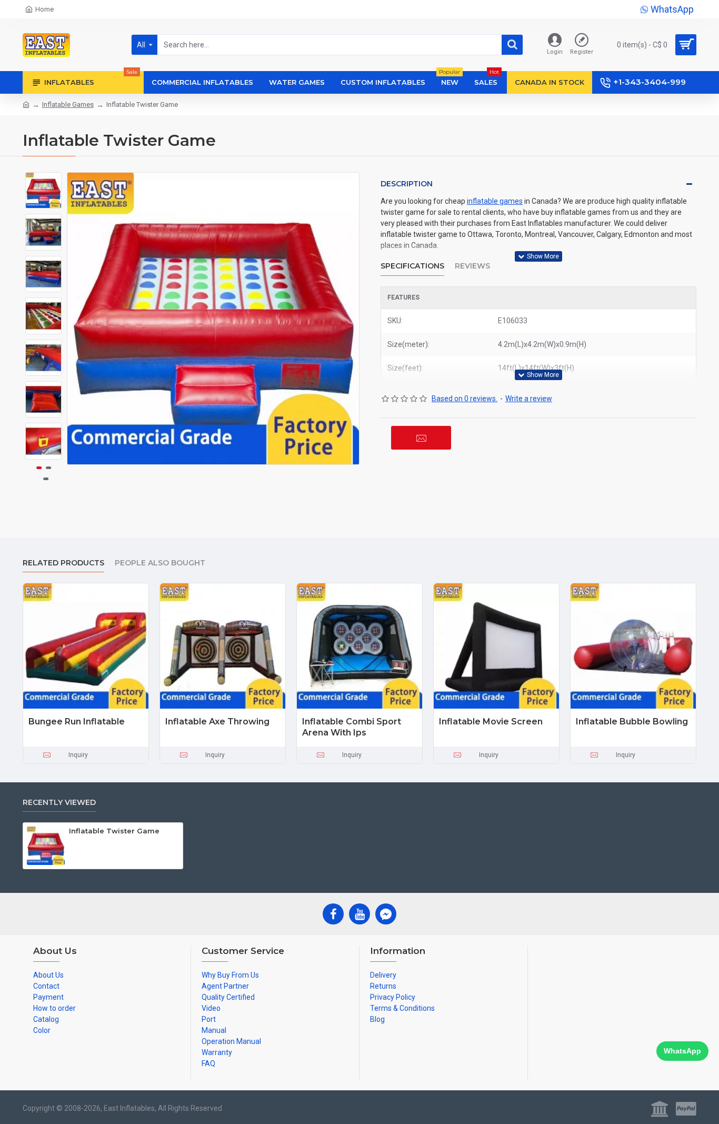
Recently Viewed (59, 802)
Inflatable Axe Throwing (217, 722)
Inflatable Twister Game (114, 831)
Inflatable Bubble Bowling (632, 722)
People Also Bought (160, 563)
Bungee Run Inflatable (76, 722)
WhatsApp (682, 1051)
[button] (43, 180)
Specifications (412, 266)
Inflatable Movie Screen (491, 722)
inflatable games (495, 201)
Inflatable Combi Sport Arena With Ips (351, 727)
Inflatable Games (68, 104)
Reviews (472, 266)
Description (407, 183)
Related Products (63, 563)
